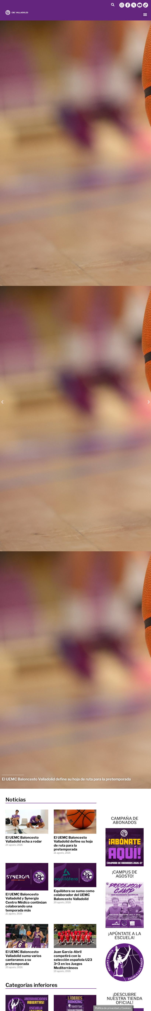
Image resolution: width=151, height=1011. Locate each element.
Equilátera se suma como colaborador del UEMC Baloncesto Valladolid (74, 895)
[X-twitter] (133, 5)
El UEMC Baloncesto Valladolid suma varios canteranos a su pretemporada (23, 958)
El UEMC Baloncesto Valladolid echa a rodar (24, 839)
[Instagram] (121, 5)
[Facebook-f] (127, 5)
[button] (113, 4)
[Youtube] (139, 5)
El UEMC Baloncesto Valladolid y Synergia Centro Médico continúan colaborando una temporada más (26, 902)
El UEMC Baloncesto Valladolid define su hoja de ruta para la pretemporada (73, 843)
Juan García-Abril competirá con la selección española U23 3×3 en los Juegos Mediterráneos (73, 960)
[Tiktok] (145, 5)
